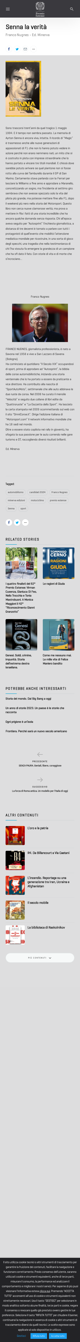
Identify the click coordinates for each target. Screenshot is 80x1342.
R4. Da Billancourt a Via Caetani (48, 853)
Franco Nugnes (60, 492)
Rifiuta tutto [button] (39, 1336)
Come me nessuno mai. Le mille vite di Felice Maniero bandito (57, 659)
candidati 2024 (37, 492)
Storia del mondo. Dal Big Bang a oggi (28, 698)
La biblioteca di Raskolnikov (46, 927)
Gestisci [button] (21, 1336)
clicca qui (45, 1291)
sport (23, 508)
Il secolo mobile (38, 903)
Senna (11, 508)
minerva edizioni (16, 500)
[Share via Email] (25, 49)
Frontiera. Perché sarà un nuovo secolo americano (36, 731)
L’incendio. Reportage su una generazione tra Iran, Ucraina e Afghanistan (48, 882)
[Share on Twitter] (17, 49)
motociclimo (37, 500)
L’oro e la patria (38, 828)
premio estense (58, 500)
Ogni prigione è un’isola (19, 721)
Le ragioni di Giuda (54, 583)
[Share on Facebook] (9, 49)
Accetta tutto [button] (58, 1336)
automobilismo (15, 492)
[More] (33, 49)
